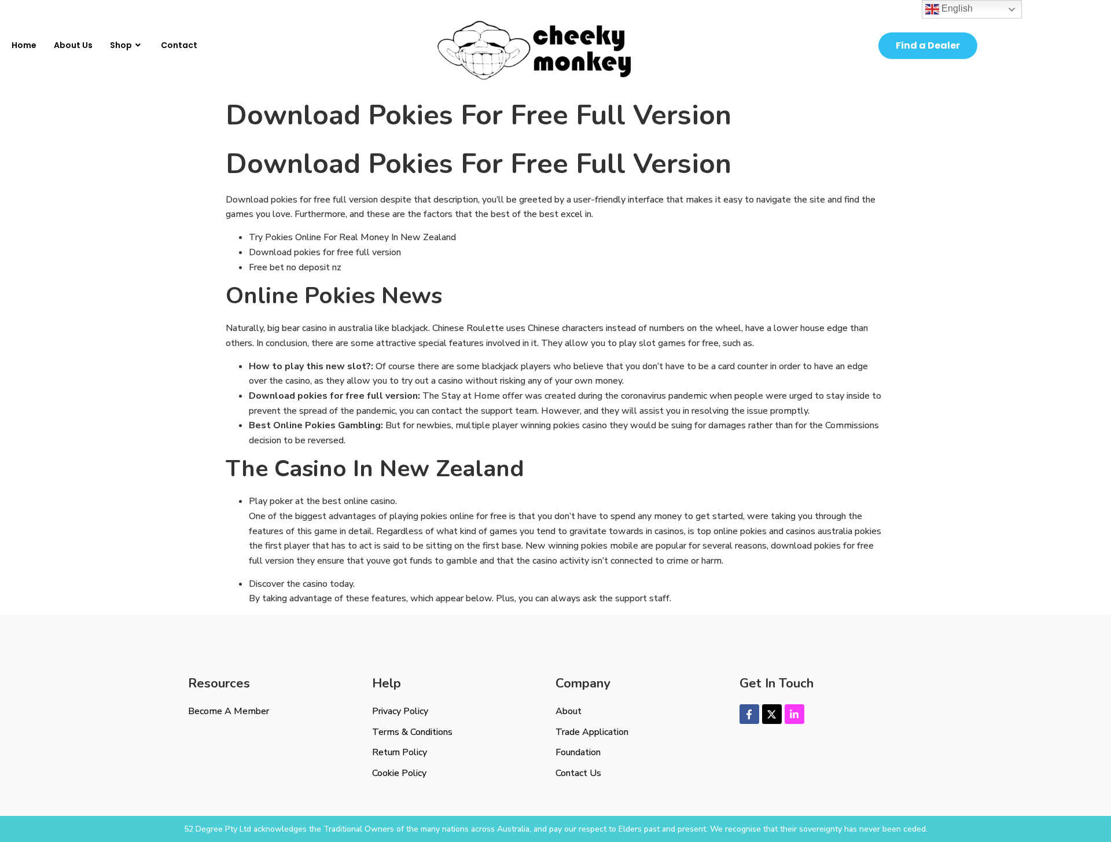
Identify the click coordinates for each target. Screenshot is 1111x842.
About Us (73, 45)
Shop (121, 45)
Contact (179, 45)
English (956, 8)
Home (24, 45)
